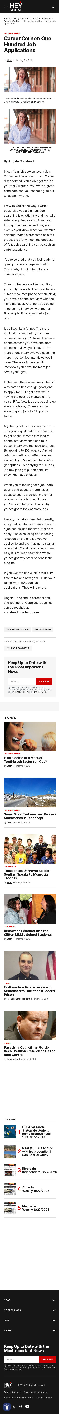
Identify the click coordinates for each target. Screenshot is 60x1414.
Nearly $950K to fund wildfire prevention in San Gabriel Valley (37, 1151)
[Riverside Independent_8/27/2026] (10, 1170)
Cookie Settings (44, 1397)
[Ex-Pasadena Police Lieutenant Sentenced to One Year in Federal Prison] (30, 965)
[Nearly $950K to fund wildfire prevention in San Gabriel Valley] (10, 1151)
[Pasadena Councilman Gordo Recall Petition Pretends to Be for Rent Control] (30, 1026)
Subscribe (44, 681)
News (7, 983)
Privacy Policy (21, 692)
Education (10, 927)
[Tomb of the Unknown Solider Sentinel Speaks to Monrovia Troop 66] (30, 849)
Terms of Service (12, 1392)
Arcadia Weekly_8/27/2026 (35, 1189)
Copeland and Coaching (17, 629)
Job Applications (43, 629)
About (7, 1330)
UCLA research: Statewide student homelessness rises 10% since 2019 (36, 1132)
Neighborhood (21, 18)
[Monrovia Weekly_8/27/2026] (10, 1208)
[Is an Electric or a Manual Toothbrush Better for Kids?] (30, 736)
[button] (7, 1407)
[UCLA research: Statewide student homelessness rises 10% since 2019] (10, 1131)
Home (7, 18)
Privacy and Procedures (35, 1392)
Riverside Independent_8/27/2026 (39, 1170)
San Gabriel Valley (41, 18)
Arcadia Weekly (11, 21)
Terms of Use (39, 692)
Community (10, 867)
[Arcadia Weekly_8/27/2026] (10, 1189)
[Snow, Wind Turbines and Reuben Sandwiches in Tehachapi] (30, 793)
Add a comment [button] (20, 648)
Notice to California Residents (18, 1397)
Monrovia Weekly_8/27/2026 (35, 1207)
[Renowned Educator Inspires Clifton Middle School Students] (30, 909)
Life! (6, 1320)
